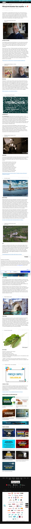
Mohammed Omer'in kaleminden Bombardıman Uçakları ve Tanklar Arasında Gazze (22, 465)
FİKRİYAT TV (20, 2)
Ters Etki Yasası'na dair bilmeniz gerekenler (7, 411)
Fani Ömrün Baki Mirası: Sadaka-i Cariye (21, 411)
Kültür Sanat (10, 4)
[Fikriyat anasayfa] (8, 427)
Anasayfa (3, 4)
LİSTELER (18, 2)
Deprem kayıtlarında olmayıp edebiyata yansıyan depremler (7, 443)
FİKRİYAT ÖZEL (23, 2)
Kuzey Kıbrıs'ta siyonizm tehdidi (20, 453)
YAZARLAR (13, 2)
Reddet (6, 271)
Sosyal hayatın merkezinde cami (21, 422)
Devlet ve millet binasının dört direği (7, 476)
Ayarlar (28, 269)
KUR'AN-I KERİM (9, 2)
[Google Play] (19, 428)
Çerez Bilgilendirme (20, 265)
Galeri (7, 4)
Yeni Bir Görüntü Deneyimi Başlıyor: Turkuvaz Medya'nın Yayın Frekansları (8, 454)
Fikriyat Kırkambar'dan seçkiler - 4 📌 (18, 4)
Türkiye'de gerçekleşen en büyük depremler (22, 442)
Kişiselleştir (15, 271)
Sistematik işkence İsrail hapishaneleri (7, 464)
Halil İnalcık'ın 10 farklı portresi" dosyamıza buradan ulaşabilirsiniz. (14, 60)
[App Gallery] (23, 428)
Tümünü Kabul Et (25, 271)
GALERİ (16, 2)
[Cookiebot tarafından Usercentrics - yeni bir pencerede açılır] (25, 256)
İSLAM (11, 2)
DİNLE (25, 2)
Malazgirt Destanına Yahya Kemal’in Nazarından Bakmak (8, 423)
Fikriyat (6, 495)
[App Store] (14, 428)
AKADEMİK (15, 2)
